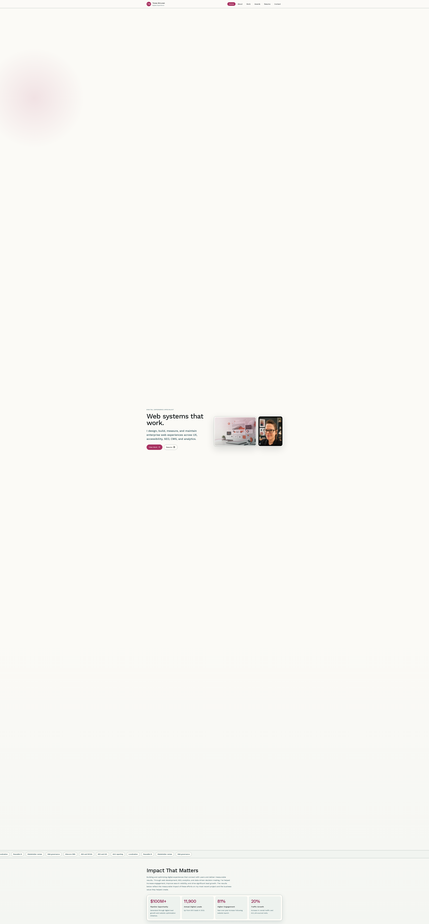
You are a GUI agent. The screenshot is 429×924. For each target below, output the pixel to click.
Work (248, 4)
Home (231, 4)
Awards (257, 4)
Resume (267, 4)
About (240, 4)
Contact (277, 4)
